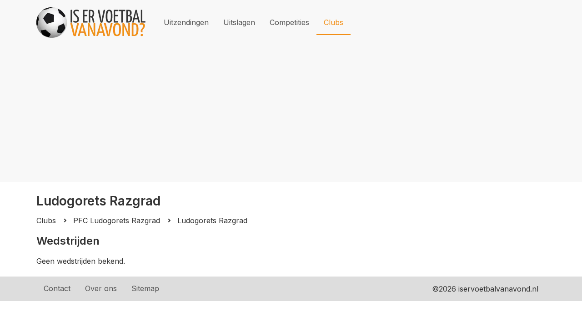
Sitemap (145, 288)
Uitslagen (239, 22)
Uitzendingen (186, 22)
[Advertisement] (291, 113)
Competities (289, 22)
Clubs (333, 22)
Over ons (101, 288)
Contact (57, 288)
